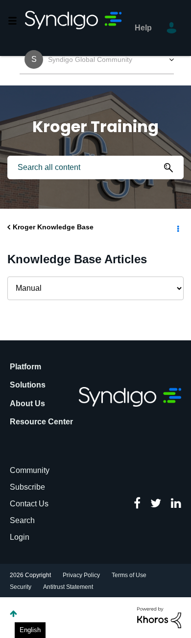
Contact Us (29, 503)
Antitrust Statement (68, 586)
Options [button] (177, 227)
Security (20, 586)
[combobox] (95, 167)
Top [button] (13, 613)
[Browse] (16, 20)
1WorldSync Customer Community (74, 28)
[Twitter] (155, 504)
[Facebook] (137, 504)
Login (19, 537)
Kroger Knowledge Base (53, 227)
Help (143, 28)
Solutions (28, 385)
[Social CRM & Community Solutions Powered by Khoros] (159, 617)
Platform (25, 366)
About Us (27, 403)
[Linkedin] (176, 504)
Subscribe (27, 487)
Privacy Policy (81, 575)
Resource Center (41, 421)
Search (22, 520)
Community (29, 470)
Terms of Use (129, 575)
